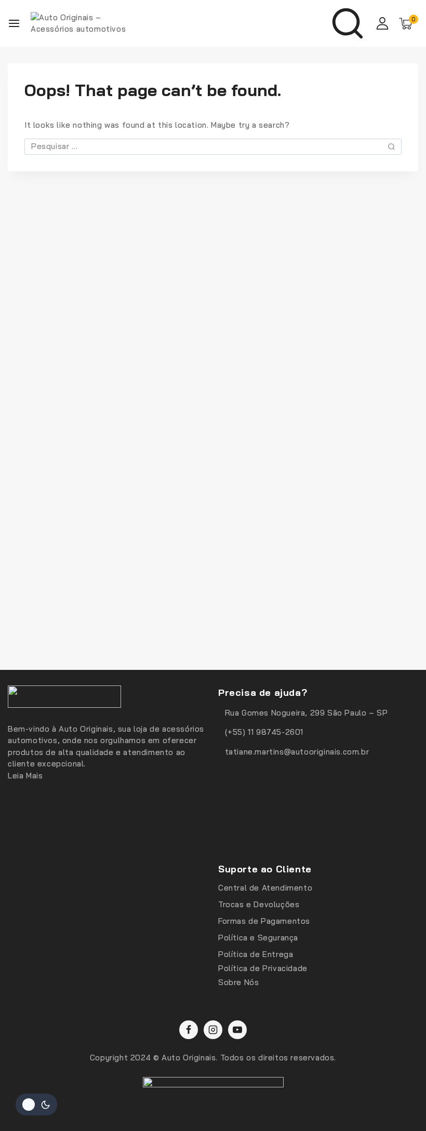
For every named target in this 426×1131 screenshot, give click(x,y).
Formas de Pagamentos (264, 921)
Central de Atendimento (265, 888)
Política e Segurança (258, 937)
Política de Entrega (255, 954)
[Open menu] (14, 23)
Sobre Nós (238, 982)
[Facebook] (188, 1029)
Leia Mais (25, 775)
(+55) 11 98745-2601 (264, 732)
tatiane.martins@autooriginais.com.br (297, 752)
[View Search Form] (347, 23)
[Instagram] (213, 1029)
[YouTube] (237, 1029)
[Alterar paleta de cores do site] (36, 1104)
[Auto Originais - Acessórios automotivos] (83, 23)
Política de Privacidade (263, 968)
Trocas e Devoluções (258, 904)
